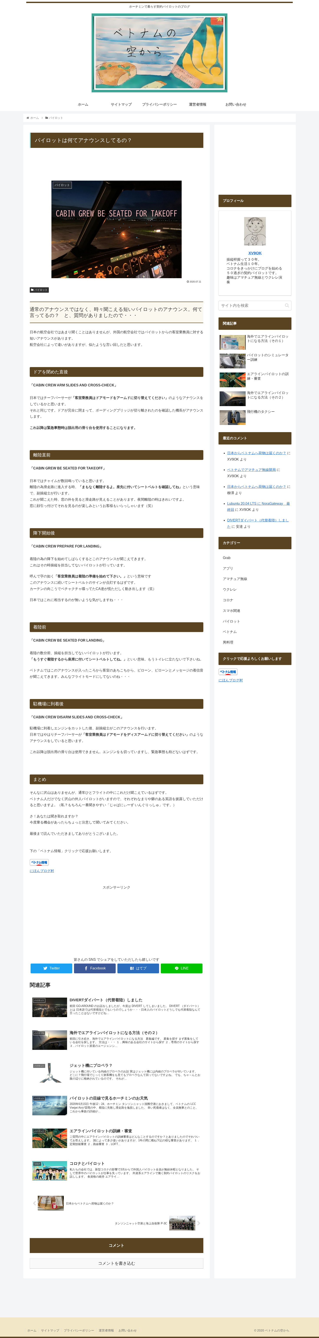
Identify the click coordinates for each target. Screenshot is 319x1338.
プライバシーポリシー (79, 1330)
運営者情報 (106, 1330)
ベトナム (230, 632)
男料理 (228, 642)
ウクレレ (230, 589)
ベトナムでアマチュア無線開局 (251, 470)
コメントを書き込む (116, 1263)
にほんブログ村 (42, 871)
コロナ (228, 600)
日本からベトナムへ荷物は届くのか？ (256, 453)
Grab (226, 558)
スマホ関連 (231, 611)
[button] (287, 305)
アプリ (228, 568)
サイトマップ (50, 1330)
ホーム (31, 1330)
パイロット (41, 289)
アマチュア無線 (235, 579)
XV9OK (255, 253)
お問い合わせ (127, 1330)
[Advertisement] (116, 166)
